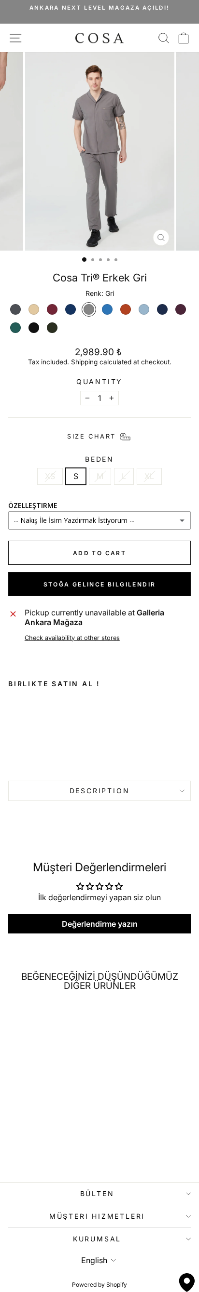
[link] (37, 731)
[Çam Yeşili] (52, 327)
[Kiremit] (125, 309)
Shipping (84, 362)
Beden (99, 459)
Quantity (99, 382)
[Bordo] (52, 309)
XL (149, 476)
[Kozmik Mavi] (144, 309)
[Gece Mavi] (70, 309)
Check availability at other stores (72, 637)
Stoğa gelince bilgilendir (99, 584)
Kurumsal (97, 1239)
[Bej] (34, 309)
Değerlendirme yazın (100, 924)
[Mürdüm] (180, 309)
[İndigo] (107, 309)
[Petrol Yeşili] (15, 327)
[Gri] (89, 309)
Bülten (97, 1193)
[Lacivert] (162, 309)
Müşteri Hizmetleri (97, 1216)
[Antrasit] (15, 309)
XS (50, 476)
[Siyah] (34, 327)
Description (100, 790)
